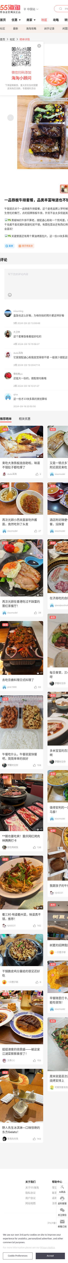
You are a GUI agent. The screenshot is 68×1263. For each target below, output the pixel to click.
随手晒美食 (27, 246)
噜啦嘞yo (17, 374)
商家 (29, 20)
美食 (11, 246)
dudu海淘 (18, 353)
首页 (2, 39)
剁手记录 (49, 28)
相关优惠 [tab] (24, 419)
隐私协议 (30, 1192)
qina (15, 394)
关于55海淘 (32, 1187)
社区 (2, 28)
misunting (18, 311)
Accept (50, 1256)
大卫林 (16, 332)
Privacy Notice (47, 1247)
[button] (31, 9)
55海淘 (10, 9)
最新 (15, 28)
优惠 (14, 20)
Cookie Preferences (17, 1256)
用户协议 (30, 1198)
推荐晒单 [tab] (6, 419)
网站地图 (30, 1203)
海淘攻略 (31, 28)
